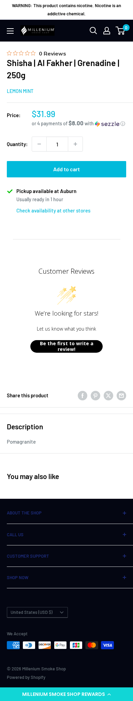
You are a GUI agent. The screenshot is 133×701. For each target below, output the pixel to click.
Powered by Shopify (26, 677)
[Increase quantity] (75, 144)
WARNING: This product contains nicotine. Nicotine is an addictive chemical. (66, 9)
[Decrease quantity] (39, 144)
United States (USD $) (32, 612)
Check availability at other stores (53, 210)
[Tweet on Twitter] (108, 395)
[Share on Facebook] (82, 395)
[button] (66, 694)
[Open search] (93, 30)
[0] (120, 31)
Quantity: (17, 144)
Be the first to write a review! (66, 346)
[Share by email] (121, 395)
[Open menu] (10, 31)
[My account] (106, 30)
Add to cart (66, 169)
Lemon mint (20, 91)
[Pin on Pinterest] (95, 395)
